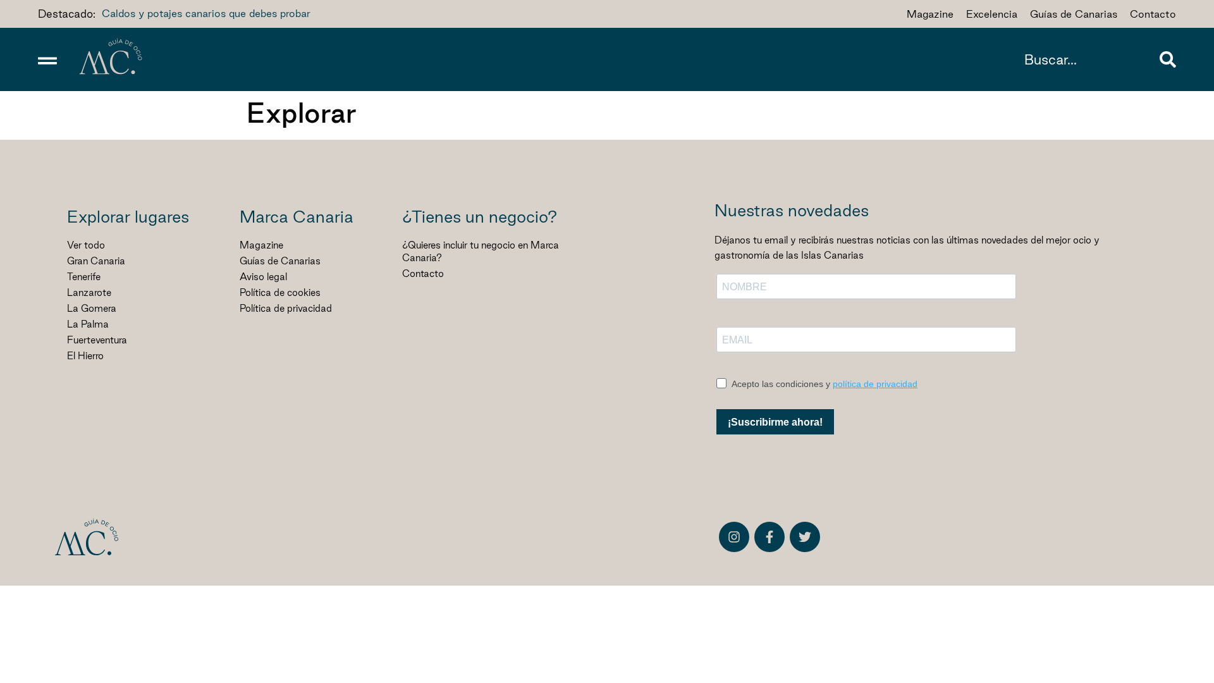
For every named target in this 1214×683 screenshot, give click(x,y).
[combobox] (1089, 59)
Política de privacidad (286, 308)
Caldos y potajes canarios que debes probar (206, 13)
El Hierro (85, 355)
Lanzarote (89, 292)
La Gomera (91, 308)
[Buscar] (1168, 59)
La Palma (88, 324)
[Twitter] (805, 537)
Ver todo (86, 245)
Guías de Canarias (280, 260)
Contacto (423, 273)
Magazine (261, 245)
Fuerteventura (97, 340)
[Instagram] (734, 537)
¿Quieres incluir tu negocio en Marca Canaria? (480, 251)
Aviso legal (263, 276)
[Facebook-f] (769, 537)
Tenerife (84, 276)
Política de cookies (280, 292)
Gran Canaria (96, 260)
